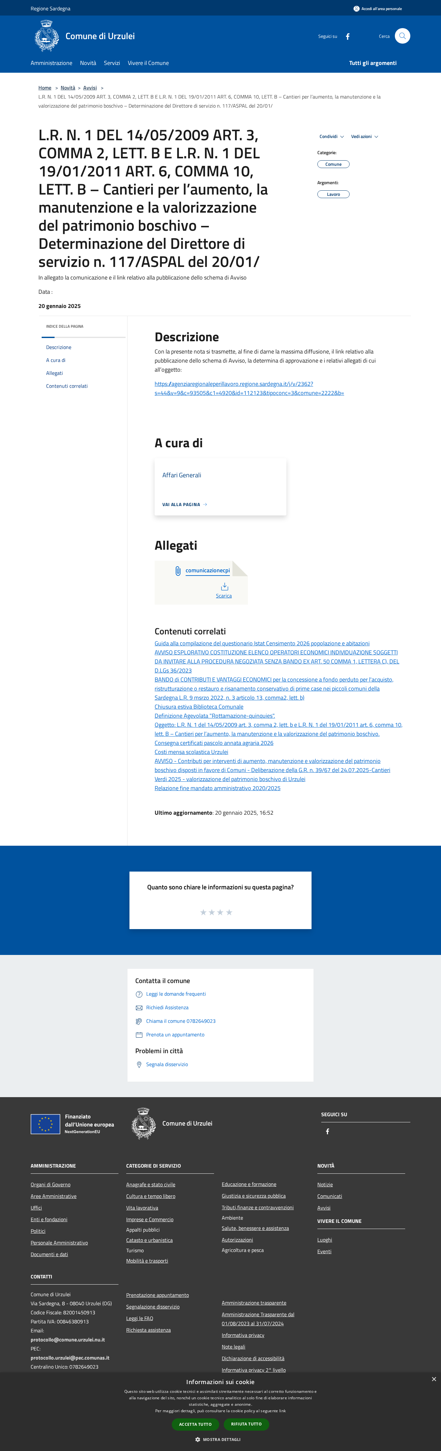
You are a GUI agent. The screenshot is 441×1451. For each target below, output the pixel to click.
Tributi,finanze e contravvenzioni (258, 1207)
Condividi (329, 136)
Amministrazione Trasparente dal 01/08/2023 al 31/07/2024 (258, 1318)
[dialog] (220, 1411)
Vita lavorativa (142, 1208)
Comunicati (329, 1196)
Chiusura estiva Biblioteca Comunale (199, 706)
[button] (220, 1439)
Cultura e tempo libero (150, 1196)
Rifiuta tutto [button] (246, 1424)
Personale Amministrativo (59, 1242)
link (282, 1411)
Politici (38, 1231)
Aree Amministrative (54, 1196)
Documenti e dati (49, 1254)
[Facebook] (345, 35)
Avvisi (90, 87)
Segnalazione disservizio (152, 1306)
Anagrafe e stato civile (150, 1184)
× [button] (433, 1379)
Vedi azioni (362, 136)
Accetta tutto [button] (195, 1424)
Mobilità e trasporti (147, 1261)
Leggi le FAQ (139, 1318)
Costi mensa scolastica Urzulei (191, 751)
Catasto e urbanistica (149, 1240)
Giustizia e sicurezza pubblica (254, 1196)
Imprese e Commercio (149, 1219)
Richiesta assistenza (148, 1330)
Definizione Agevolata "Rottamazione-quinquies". (215, 715)
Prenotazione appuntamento (157, 1295)
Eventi (324, 1251)
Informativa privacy (243, 1335)
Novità (68, 87)
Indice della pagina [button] (64, 326)
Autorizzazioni (237, 1240)
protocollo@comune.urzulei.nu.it (68, 1339)
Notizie (325, 1184)
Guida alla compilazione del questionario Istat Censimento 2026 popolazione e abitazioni (262, 643)
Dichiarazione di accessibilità (253, 1358)
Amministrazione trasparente (254, 1303)
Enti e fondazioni (49, 1219)
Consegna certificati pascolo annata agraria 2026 (214, 742)
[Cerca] (402, 36)
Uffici (36, 1208)
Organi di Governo (50, 1184)
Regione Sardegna (50, 8)
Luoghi (324, 1240)
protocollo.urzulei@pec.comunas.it (70, 1357)
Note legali (233, 1346)
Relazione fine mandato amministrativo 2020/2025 (218, 788)
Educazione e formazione (249, 1184)
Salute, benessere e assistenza (255, 1228)
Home (44, 87)
